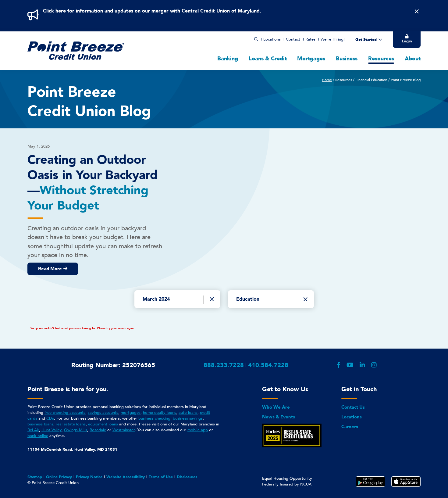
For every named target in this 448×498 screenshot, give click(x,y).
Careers (349, 427)
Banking (227, 59)
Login (407, 41)
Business (346, 59)
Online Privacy (59, 477)
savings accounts (103, 412)
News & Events (278, 417)
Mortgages (311, 59)
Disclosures (187, 477)
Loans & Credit (268, 59)
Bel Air (33, 430)
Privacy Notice (89, 477)
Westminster (123, 430)
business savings (188, 418)
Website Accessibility (125, 477)
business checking (154, 418)
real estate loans (71, 424)
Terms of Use (161, 477)
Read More (50, 269)
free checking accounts (64, 412)
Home (327, 79)
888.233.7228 (224, 365)
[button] (256, 39)
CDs (50, 418)
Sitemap (34, 477)
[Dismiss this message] (417, 12)
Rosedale (98, 430)
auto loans (188, 412)
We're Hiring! (333, 39)
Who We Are (276, 407)
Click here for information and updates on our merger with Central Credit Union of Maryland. (152, 11)
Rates (310, 39)
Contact (293, 39)
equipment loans (103, 424)
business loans (40, 424)
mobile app (197, 430)
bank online (37, 436)
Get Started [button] (366, 39)
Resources (381, 59)
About (413, 59)
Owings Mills (75, 430)
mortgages (130, 412)
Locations (272, 39)
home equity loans (159, 412)
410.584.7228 (268, 365)
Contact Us (353, 407)
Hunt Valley (51, 430)
